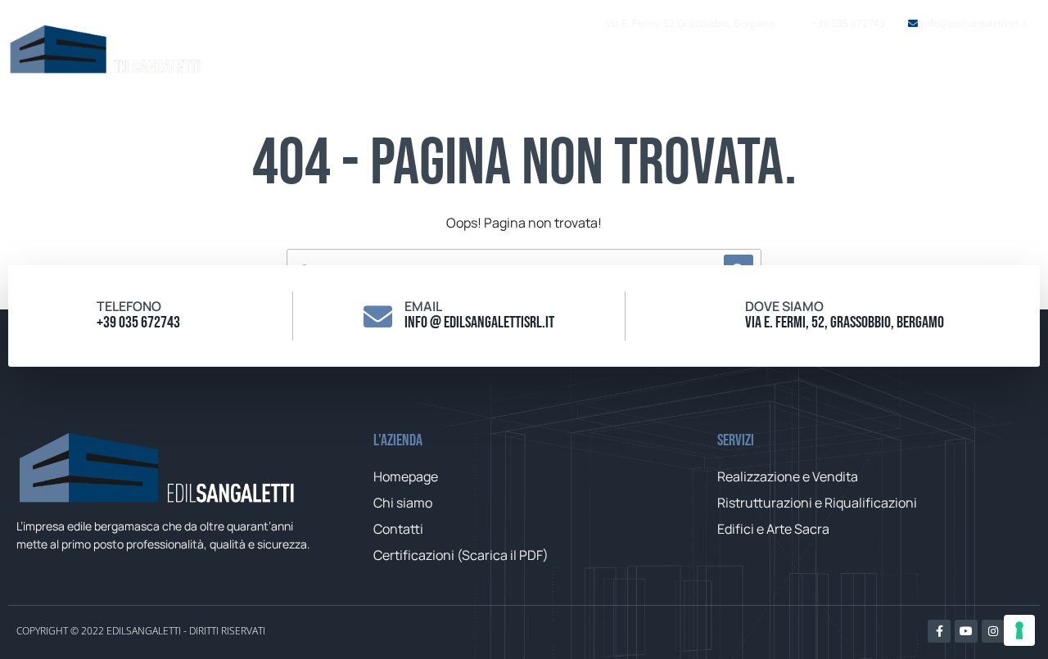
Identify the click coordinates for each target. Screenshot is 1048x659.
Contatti (908, 65)
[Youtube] (966, 631)
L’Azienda (716, 65)
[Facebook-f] (939, 631)
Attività (804, 65)
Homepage (617, 65)
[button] (1002, 65)
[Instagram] (993, 631)
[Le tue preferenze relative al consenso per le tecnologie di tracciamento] (1019, 630)
